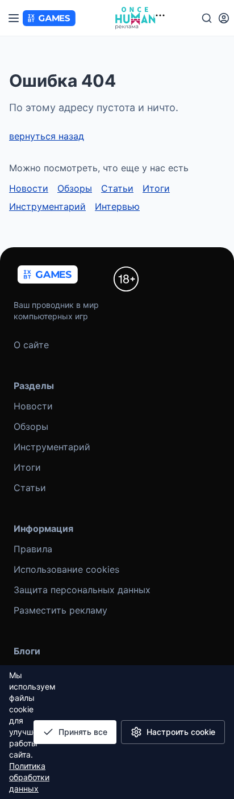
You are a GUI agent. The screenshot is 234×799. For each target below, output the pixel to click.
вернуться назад (46, 136)
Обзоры (74, 188)
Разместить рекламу (60, 610)
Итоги (156, 188)
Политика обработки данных (29, 777)
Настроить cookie (181, 732)
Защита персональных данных (82, 589)
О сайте (31, 344)
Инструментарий (47, 206)
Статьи (117, 188)
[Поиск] (206, 18)
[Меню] (14, 18)
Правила (33, 549)
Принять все (82, 732)
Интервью (117, 206)
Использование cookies (66, 569)
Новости (28, 188)
